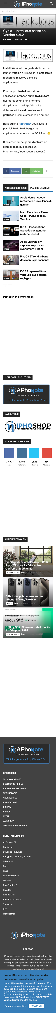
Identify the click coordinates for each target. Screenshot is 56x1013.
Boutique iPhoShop (12, 852)
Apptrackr (25, 123)
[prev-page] (5, 286)
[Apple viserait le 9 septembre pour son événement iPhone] (11, 245)
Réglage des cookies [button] (15, 1006)
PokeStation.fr (10, 885)
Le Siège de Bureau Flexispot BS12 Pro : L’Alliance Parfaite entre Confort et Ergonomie (27, 565)
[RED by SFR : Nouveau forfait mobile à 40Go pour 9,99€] (28, 623)
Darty (6, 866)
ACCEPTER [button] (36, 1006)
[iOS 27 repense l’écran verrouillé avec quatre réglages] (11, 275)
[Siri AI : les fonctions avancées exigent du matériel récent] (11, 230)
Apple (6, 205)
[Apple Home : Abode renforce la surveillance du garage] (11, 201)
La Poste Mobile (11, 875)
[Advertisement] (28, 503)
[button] (5, 4)
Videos (6, 811)
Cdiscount (8, 861)
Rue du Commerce (12, 899)
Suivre (22, 450)
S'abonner (46, 450)
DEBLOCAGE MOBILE (13, 784)
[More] (47, 171)
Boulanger (8, 847)
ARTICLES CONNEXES (16, 188)
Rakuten (7, 890)
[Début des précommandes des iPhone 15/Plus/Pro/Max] (28, 592)
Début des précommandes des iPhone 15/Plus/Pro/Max (24, 598)
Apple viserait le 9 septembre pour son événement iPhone (32, 245)
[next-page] (10, 286)
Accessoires (10, 798)
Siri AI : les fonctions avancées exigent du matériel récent (33, 230)
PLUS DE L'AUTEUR (39, 188)
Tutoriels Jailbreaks (15, 825)
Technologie (10, 793)
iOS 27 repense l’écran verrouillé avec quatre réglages (33, 275)
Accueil (5, 11)
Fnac (5, 871)
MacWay (7, 880)
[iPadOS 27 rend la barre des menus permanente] (11, 260)
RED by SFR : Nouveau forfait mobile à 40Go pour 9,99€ (28, 629)
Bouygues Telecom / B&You (16, 856)
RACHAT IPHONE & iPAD (14, 788)
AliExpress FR (9, 842)
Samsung (7, 904)
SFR (5, 909)
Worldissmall (9, 913)
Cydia (13, 11)
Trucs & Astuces (12, 779)
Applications (10, 802)
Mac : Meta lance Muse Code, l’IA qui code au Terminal (34, 216)
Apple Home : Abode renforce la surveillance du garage (36, 201)
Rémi (9, 40)
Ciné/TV (7, 807)
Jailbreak (8, 821)
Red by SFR (8, 894)
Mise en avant (13, 573)
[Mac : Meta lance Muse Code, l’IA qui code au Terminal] (11, 216)
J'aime (9, 450)
